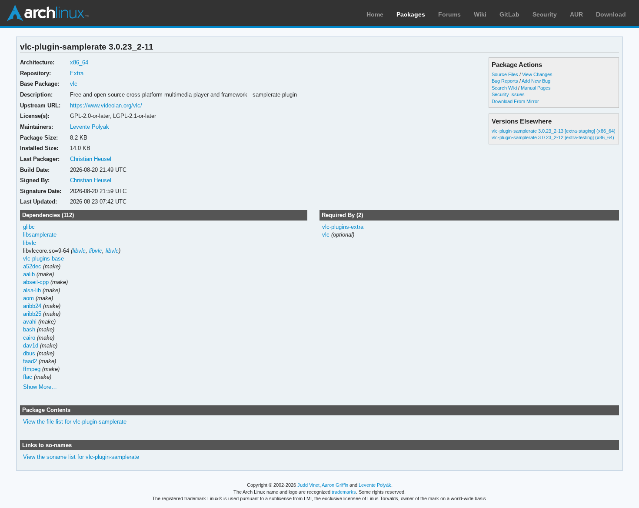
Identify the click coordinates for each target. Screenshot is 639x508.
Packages (410, 14)
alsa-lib (32, 290)
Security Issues (508, 94)
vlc (73, 83)
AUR (576, 14)
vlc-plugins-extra (342, 227)
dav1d (30, 345)
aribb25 (32, 314)
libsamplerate (40, 234)
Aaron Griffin (335, 485)
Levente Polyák (375, 485)
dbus (29, 353)
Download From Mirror (515, 101)
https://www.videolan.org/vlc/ (106, 105)
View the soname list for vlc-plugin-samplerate (81, 457)
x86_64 (79, 62)
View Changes (537, 74)
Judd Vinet (308, 485)
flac (27, 377)
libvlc (29, 243)
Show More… (40, 387)
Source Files (505, 74)
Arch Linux (48, 13)
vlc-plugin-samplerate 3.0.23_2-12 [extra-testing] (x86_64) (553, 137)
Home (374, 14)
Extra (76, 73)
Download (611, 14)
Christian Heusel (90, 159)
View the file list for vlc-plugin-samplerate (74, 421)
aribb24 (32, 306)
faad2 (30, 361)
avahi (30, 321)
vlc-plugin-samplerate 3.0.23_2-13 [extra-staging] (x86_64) (554, 131)
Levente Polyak (89, 127)
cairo (29, 337)
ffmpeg (31, 369)
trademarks (344, 492)
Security (544, 14)
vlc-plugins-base (43, 258)
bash (29, 329)
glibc (29, 227)
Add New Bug (536, 81)
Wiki (480, 14)
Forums (449, 14)
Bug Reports (505, 81)
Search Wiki (504, 87)
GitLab (509, 14)
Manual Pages (536, 87)
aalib (29, 274)
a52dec (32, 266)
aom (28, 298)
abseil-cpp (36, 282)
